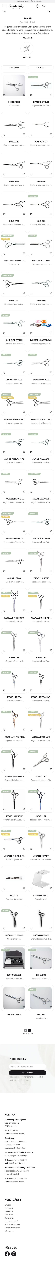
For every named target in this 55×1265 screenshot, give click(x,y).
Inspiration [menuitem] (9, 1208)
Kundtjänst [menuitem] (9, 1218)
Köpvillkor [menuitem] (9, 1215)
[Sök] (49, 12)
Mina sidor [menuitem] (9, 1211)
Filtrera (15, 67)
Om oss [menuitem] (8, 1205)
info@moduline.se (16, 1134)
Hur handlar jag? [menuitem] (11, 1221)
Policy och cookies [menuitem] (12, 1224)
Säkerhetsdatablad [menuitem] (12, 1228)
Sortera (42, 67)
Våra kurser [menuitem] (9, 1231)
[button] (5, 6)
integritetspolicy (23, 1080)
